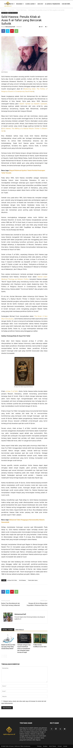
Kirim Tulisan (52, 746)
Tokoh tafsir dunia (32, 580)
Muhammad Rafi (10, 26)
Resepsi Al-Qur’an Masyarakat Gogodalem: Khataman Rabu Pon (37, 604)
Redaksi (45, 746)
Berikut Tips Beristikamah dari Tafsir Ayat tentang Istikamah (10, 604)
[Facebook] (3, 31)
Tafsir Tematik (8, 4)
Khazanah (19, 4)
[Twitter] (8, 31)
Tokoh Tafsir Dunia (21, 10)
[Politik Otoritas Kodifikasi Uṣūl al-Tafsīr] (40, 638)
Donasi (60, 746)
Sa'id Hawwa (22, 580)
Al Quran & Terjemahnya (52, 4)
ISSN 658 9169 (65, 4)
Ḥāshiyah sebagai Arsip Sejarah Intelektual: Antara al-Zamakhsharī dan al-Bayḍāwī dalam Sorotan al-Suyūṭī (24, 648)
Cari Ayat (40, 4)
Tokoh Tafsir (11, 10)
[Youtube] (64, 729)
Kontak (65, 746)
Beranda (3, 10)
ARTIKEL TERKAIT (7, 630)
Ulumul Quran (30, 4)
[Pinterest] (12, 31)
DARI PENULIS (19, 630)
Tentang (39, 746)
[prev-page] (2, 656)
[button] (69, 4)
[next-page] (5, 656)
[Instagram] (55, 728)
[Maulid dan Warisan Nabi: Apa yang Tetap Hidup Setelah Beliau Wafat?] (8, 638)
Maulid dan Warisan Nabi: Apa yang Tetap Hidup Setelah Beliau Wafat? (8, 646)
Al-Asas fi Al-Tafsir (12, 580)
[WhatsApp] (16, 31)
